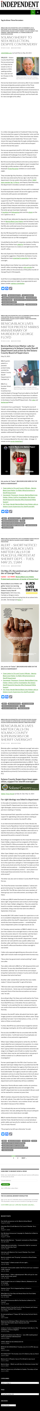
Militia (12, 317)
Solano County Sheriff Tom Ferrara (13, 304)
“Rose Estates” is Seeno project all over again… (14, 1262)
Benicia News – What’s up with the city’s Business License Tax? (19, 1364)
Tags (2, 1389)
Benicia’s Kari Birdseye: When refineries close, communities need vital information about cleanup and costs (19, 1322)
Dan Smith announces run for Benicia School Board (16, 1221)
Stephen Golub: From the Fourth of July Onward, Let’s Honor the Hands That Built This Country (19, 1308)
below (19, 600)
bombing (5, 212)
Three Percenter (13, 168)
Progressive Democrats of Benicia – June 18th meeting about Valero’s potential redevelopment (19, 1335)
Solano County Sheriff (17, 31)
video (33, 400)
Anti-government (24, 28)
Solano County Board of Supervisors (26, 299)
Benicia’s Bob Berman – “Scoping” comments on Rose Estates (19, 1240)
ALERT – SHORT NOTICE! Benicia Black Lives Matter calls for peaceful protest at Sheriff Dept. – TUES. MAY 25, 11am (19, 553)
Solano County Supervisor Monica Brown (15, 1147)
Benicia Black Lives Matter (14, 221)
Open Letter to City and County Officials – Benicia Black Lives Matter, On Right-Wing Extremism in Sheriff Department (19, 490)
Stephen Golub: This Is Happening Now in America (16, 1288)
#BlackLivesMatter (11, 28)
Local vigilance (13, 29)
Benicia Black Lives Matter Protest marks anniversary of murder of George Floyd (20, 330)
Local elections (31, 297)
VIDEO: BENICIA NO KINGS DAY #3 (12, 1341)
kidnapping (15, 212)
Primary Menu (37, 12)
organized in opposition (21, 258)
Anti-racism (22, 719)
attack (30, 212)
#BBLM (3, 28)
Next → (24, 1158)
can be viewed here (16, 441)
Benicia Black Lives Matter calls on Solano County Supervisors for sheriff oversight (17, 732)
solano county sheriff (9, 302)
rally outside (27, 267)
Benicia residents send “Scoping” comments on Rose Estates (19, 1257)
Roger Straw (17, 48)
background (4, 402)
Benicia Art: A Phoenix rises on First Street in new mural (18, 1359)
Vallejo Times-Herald (7, 794)
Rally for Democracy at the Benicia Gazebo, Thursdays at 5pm (19, 1369)
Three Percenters (12, 32)
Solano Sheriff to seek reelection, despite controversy (19, 40)
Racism (29, 719)
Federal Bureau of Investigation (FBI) (13, 297)
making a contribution (17, 283)
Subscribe (5, 1184)
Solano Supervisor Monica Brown (12, 722)
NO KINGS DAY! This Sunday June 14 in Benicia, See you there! (20, 1354)
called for (20, 244)
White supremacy (6, 320)
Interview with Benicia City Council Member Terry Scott (18, 1252)
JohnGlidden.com (6, 53)
